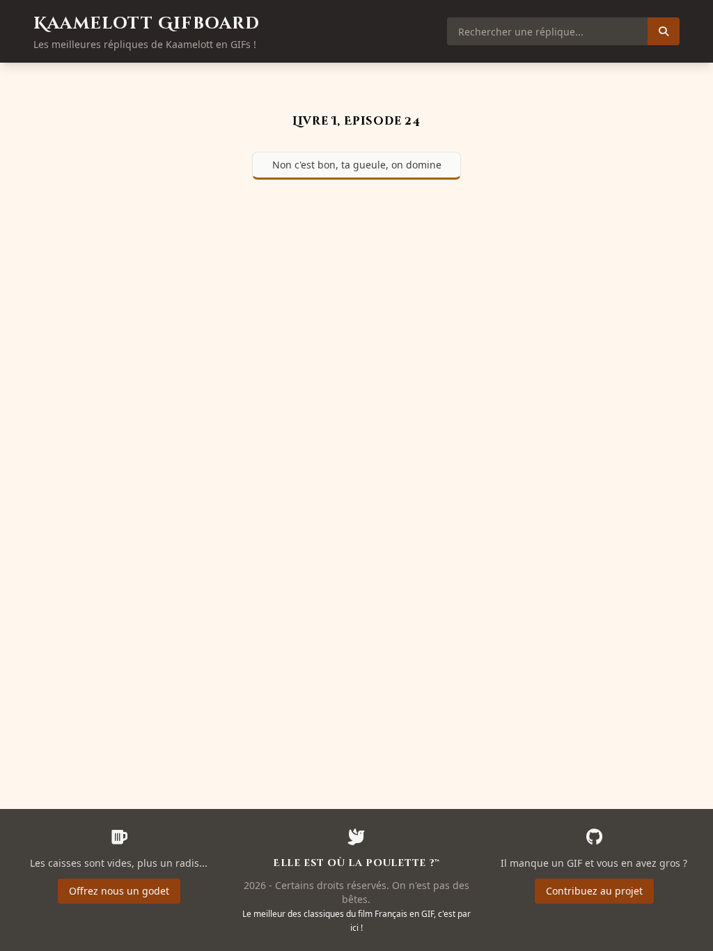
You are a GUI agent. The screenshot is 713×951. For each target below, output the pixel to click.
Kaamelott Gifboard (146, 24)
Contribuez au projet (594, 890)
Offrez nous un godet (119, 890)
